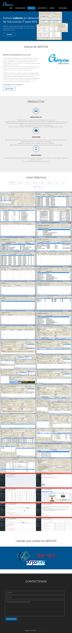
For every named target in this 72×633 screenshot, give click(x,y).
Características (42, 8)
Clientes (52, 8)
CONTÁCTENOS (9, 88)
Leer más (9, 34)
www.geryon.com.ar (42, 630)
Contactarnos (63, 8)
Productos (31, 8)
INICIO (11, 8)
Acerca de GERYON (20, 8)
